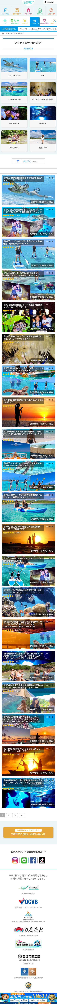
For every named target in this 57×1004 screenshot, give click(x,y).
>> (22, 815)
